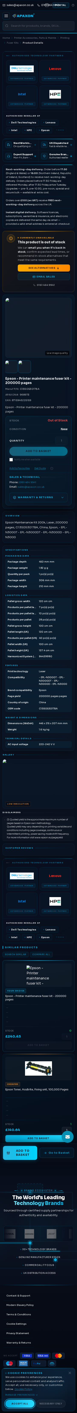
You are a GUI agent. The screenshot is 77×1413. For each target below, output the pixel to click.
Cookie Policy (23, 1389)
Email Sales (46, 276)
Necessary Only (51, 1403)
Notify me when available (27, 459)
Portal (60, 5)
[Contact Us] (68, 1137)
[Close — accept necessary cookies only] (70, 1373)
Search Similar (15, 954)
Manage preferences (20, 1395)
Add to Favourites (19, 468)
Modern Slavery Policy (20, 1305)
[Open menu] (6, 15)
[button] (38, 784)
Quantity (16, 440)
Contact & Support (18, 1295)
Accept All (20, 1403)
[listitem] (21, 71)
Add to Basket (38, 451)
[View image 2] (25, 367)
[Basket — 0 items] (47, 5)
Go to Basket (59, 1153)
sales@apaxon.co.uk (31, 486)
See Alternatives (41, 267)
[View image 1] (11, 367)
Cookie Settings (16, 1323)
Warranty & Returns (18, 1342)
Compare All (41, 954)
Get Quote (40, 468)
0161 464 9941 (46, 284)
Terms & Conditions (18, 1314)
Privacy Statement (17, 1333)
